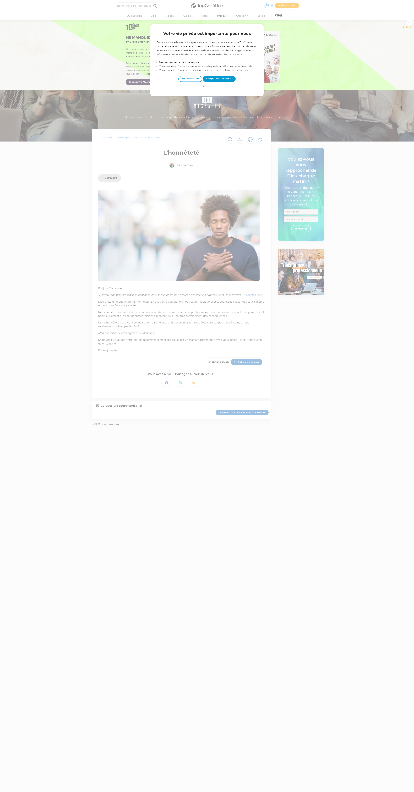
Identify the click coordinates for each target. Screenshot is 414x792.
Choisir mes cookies (190, 79)
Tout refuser (207, 86)
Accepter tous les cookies (219, 79)
